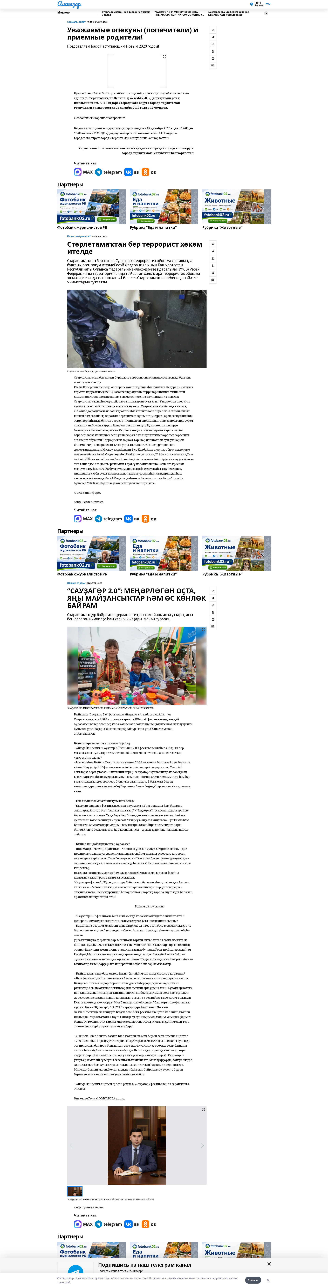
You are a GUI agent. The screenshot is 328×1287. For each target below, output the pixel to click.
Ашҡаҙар (69, 3)
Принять (253, 1280)
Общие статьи (76, 583)
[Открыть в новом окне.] (83, 172)
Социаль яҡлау (76, 22)
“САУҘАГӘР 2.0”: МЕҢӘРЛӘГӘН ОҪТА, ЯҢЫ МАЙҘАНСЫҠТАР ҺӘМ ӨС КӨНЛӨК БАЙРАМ (178, 13)
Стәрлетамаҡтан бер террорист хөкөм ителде (126, 13)
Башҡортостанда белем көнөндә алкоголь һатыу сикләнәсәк (228, 13)
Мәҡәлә (63, 12)
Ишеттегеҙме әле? (79, 236)
